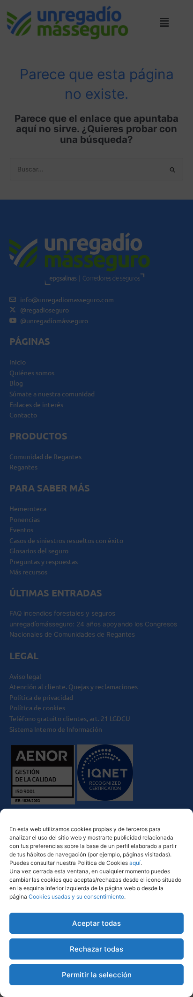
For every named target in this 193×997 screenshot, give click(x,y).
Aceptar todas (96, 923)
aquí (135, 862)
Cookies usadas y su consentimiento (76, 896)
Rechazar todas (96, 949)
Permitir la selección (97, 974)
